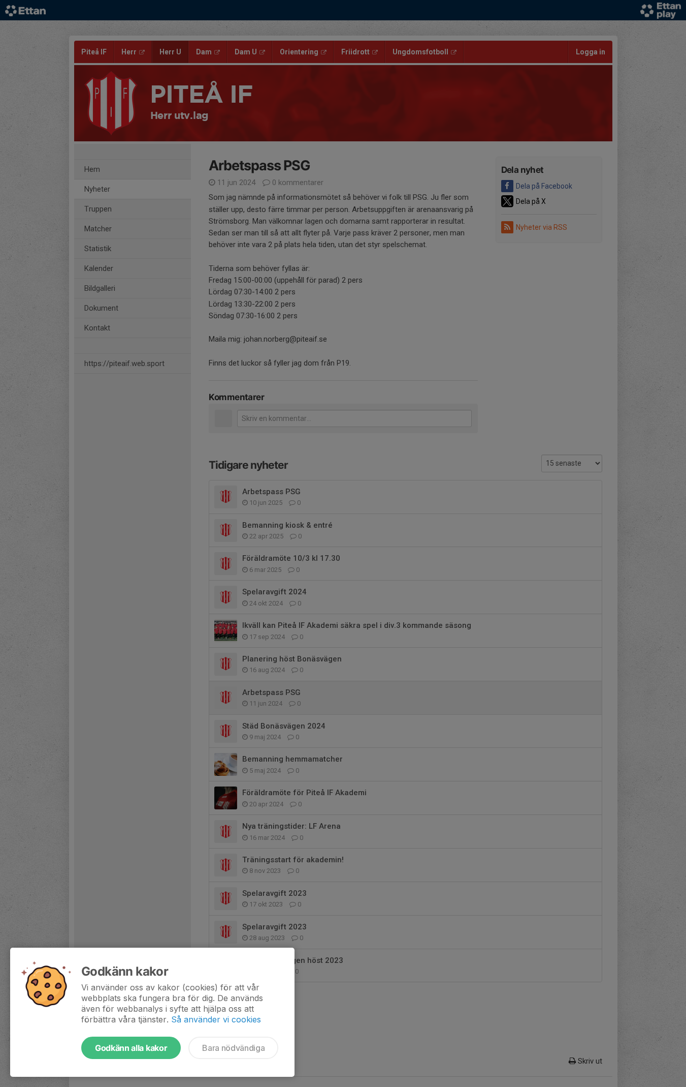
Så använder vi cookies (216, 1019)
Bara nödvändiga (233, 1048)
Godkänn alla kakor (131, 1048)
